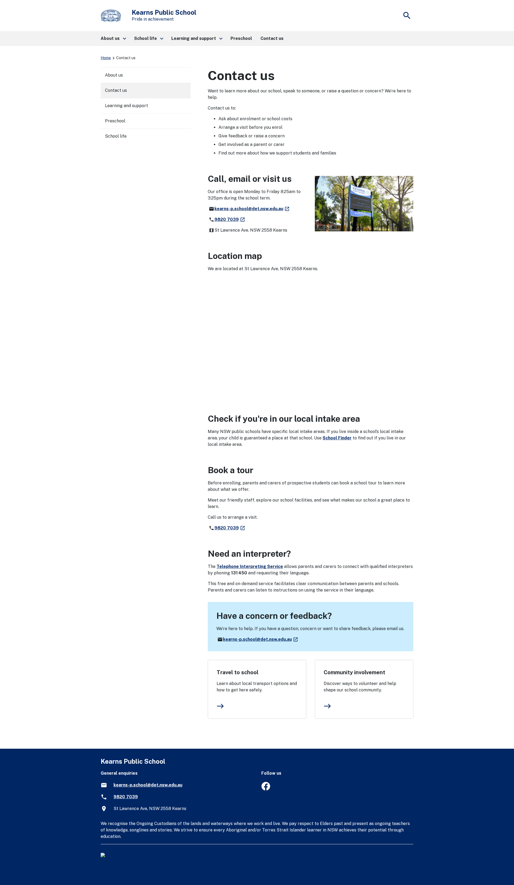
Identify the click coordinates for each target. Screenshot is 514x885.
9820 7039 (229, 219)
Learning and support (126, 105)
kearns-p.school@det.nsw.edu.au (252, 208)
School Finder (337, 437)
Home (106, 58)
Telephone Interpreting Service (250, 566)
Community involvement (354, 672)
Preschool (115, 120)
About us (114, 75)
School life (116, 136)
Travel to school (237, 672)
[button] (113, 38)
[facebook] (265, 789)
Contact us (116, 90)
